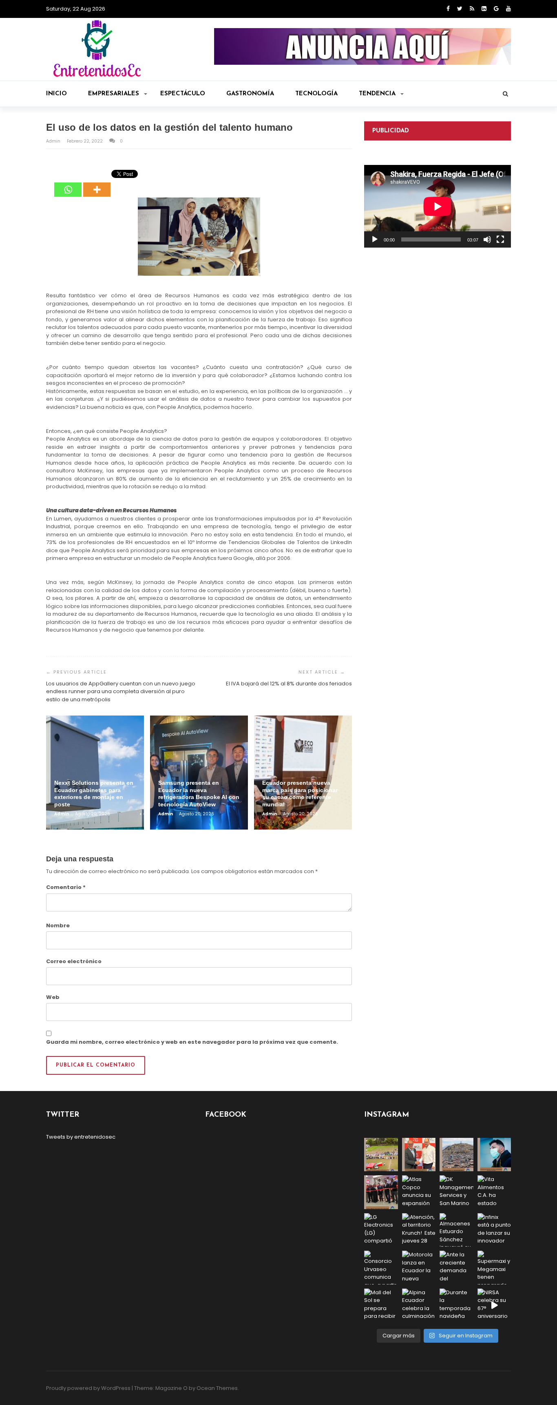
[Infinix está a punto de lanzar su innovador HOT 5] (494, 1230)
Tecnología (316, 94)
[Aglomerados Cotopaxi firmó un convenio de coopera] (419, 1155)
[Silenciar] (487, 239)
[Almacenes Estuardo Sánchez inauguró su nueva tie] (456, 1230)
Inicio (56, 94)
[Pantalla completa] (500, 239)
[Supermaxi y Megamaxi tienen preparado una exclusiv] (494, 1267)
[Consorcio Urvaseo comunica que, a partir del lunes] (381, 1267)
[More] (97, 184)
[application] (437, 206)
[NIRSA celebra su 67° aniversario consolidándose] (494, 1305)
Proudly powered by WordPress (88, 1388)
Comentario (66, 887)
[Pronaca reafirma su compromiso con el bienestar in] (381, 1155)
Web (53, 997)
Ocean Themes (217, 1388)
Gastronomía (250, 94)
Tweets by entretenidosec (80, 1137)
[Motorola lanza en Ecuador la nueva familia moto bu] (419, 1267)
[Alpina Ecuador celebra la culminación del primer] (419, 1305)
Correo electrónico (74, 961)
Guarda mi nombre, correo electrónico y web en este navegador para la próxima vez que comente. (192, 1042)
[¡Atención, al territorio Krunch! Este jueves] (419, 1230)
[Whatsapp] (68, 184)
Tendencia (377, 94)
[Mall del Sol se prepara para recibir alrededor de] (381, 1305)
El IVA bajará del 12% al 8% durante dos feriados (289, 683)
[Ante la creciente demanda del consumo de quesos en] (456, 1267)
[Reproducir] (375, 239)
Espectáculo (182, 94)
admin (54, 141)
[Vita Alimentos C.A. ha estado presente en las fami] (494, 1192)
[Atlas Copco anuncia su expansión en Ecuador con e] (419, 1192)
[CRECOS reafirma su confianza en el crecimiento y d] (381, 1192)
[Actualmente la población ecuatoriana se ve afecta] (494, 1155)
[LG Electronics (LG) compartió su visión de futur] (381, 1230)
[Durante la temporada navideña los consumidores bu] (456, 1305)
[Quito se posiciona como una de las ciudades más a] (456, 1155)
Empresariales (113, 94)
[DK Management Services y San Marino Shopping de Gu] (456, 1192)
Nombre (58, 925)
